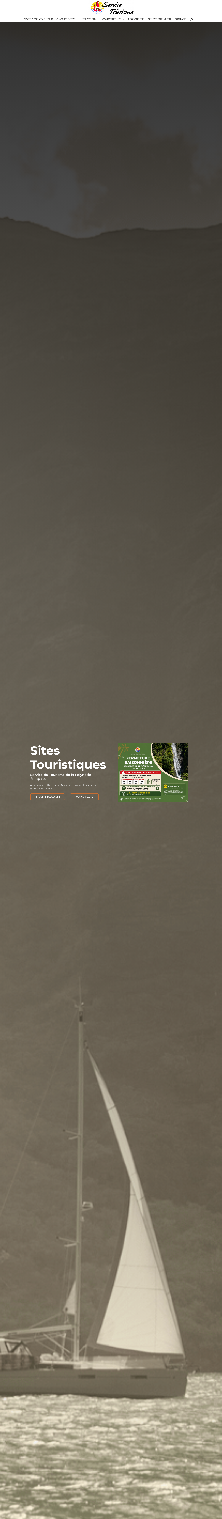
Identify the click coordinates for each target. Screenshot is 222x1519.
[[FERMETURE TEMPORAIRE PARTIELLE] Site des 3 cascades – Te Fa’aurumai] (153, 772)
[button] (192, 19)
